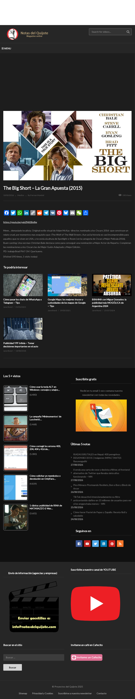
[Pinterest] (112, 543)
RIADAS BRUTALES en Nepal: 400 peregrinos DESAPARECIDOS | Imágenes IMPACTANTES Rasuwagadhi (97, 458)
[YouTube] (87, 543)
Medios (20, 195)
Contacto (102, 693)
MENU (7, 48)
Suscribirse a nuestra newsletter (75, 693)
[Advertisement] (67, 12)
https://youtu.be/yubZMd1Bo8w (20, 222)
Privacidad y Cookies (42, 693)
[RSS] (120, 543)
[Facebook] (79, 543)
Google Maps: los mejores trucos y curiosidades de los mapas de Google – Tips (67, 303)
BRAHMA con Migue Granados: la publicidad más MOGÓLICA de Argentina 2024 (109, 303)
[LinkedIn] (103, 543)
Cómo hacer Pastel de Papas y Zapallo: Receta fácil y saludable (100, 514)
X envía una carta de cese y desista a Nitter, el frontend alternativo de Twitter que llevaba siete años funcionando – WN (101, 473)
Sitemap (23, 693)
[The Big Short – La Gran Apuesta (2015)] (23, 285)
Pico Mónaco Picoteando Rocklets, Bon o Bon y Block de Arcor (102, 487)
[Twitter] (95, 543)
